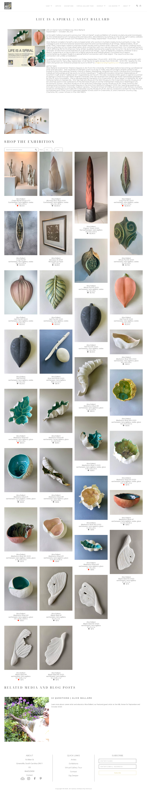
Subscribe (117, 773)
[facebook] (34, 778)
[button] (49, 6)
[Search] (137, 6)
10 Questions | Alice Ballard (71, 698)
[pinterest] (40, 778)
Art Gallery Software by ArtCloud (80, 789)
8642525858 (29, 771)
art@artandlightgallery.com (107, 63)
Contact (29, 775)
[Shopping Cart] (140, 6)
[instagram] (28, 778)
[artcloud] (22, 778)
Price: (41, 150)
